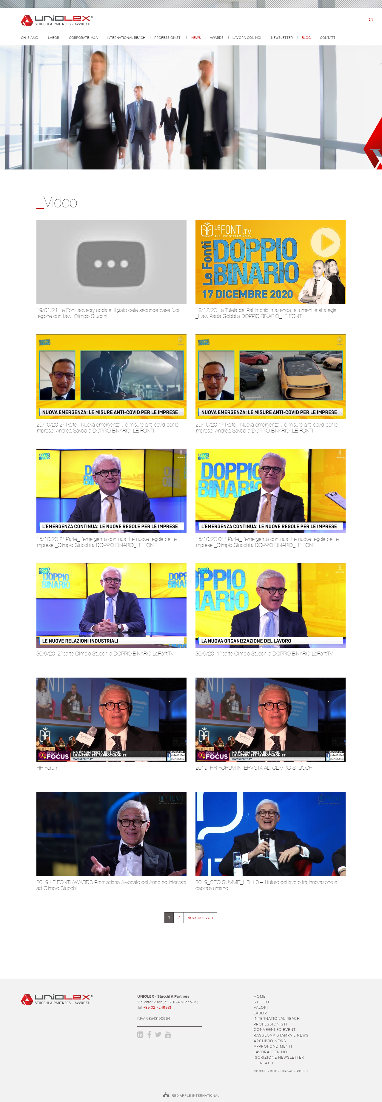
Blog (306, 38)
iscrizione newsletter (279, 1058)
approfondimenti (273, 1046)
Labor (53, 38)
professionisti (167, 38)
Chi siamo (29, 38)
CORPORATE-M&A (83, 38)
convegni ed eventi (275, 1030)
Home (260, 997)
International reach (126, 38)
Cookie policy (267, 1071)
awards (217, 38)
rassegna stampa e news (281, 1035)
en (371, 20)
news (196, 38)
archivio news (270, 1041)
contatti (328, 38)
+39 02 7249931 (157, 1008)
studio (261, 1002)
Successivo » (200, 917)
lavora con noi (246, 38)
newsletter (282, 38)
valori (261, 1008)
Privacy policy (295, 1071)
